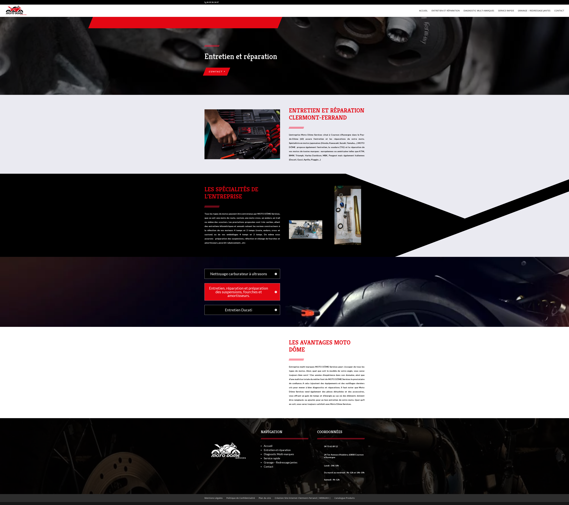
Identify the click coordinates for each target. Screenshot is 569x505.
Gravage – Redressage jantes (534, 11)
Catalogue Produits (344, 498)
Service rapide (506, 11)
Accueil (423, 11)
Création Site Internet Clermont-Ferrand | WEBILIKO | (303, 498)
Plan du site (265, 498)
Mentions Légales (213, 498)
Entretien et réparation (445, 11)
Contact (559, 11)
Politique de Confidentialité (240, 498)
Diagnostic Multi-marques (478, 11)
